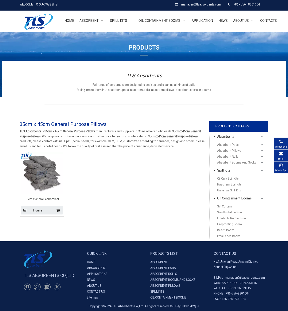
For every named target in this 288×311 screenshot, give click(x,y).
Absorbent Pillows (229, 150)
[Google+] (37, 287)
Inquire (37, 210)
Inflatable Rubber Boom (233, 218)
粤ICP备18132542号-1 (184, 306)
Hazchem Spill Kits (229, 184)
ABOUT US (94, 285)
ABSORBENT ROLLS (163, 274)
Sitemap (92, 297)
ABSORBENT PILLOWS (165, 285)
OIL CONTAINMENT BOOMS (168, 297)
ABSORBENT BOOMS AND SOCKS (172, 279)
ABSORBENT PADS (163, 268)
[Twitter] (57, 287)
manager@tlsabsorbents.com (201, 4)
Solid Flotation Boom (231, 212)
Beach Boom (225, 230)
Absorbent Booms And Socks (236, 162)
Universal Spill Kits (229, 190)
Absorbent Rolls (227, 156)
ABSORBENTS (96, 268)
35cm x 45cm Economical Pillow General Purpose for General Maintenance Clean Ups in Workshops (41, 199)
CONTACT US (96, 291)
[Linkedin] (47, 287)
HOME (91, 262)
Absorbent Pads (228, 144)
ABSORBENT (159, 262)
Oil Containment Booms (234, 198)
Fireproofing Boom (229, 224)
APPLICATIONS (97, 274)
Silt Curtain (224, 206)
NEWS (91, 279)
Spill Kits (223, 170)
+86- (235, 283)
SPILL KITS (157, 291)
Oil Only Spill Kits (228, 178)
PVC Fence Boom (228, 236)
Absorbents (225, 137)
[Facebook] (27, 287)
